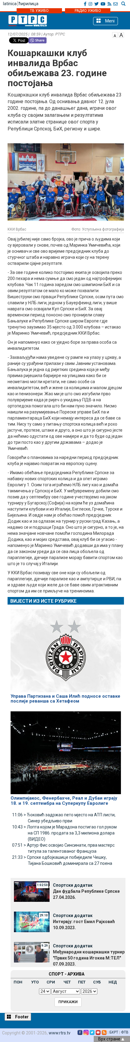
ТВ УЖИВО (39, 10)
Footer (21, 1016)
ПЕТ (82, 982)
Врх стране (109, 1039)
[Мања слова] (115, 34)
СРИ (51, 982)
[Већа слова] (121, 34)
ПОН (18, 982)
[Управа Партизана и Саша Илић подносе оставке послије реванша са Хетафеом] (66, 648)
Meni (109, 21)
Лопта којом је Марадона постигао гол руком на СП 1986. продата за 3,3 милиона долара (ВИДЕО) (64, 832)
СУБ (97, 982)
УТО (35, 982)
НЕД (113, 982)
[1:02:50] (32, 891)
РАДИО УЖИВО (88, 10)
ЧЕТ (67, 982)
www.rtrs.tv (59, 1032)
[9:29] (32, 951)
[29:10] (32, 921)
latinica (10, 3)
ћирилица (28, 3)
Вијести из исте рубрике (43, 601)
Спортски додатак (73, 885)
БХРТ (113, 1032)
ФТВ (124, 1032)
